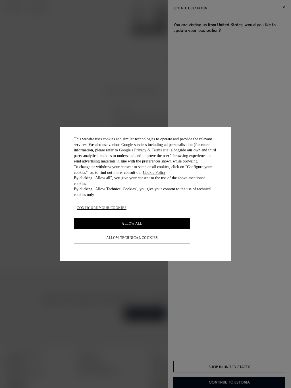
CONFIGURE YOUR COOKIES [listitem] (101, 208)
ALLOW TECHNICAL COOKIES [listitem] (132, 238)
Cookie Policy (154, 172)
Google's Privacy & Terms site (143, 150)
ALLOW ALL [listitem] (132, 224)
